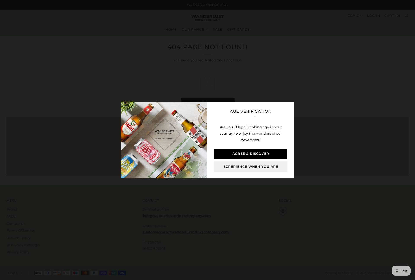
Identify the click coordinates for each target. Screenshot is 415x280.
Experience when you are (250, 167)
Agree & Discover (250, 154)
